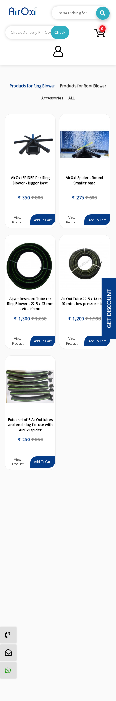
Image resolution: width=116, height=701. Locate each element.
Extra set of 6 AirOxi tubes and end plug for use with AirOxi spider (30, 424)
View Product (18, 219)
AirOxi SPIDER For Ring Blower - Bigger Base (30, 180)
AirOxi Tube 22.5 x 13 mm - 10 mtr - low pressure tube (84, 301)
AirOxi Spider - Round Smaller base (84, 180)
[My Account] (58, 52)
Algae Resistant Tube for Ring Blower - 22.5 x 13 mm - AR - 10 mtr (30, 303)
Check (59, 32)
